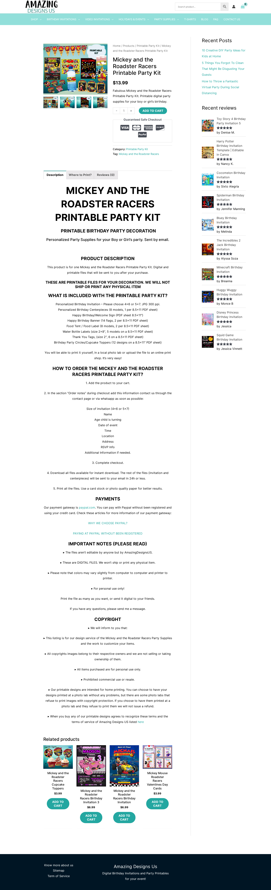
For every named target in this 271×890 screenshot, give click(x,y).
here (141, 722)
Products (128, 46)
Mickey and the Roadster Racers (139, 153)
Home (117, 46)
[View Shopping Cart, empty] (242, 6)
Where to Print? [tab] (80, 175)
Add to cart (153, 111)
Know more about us (58, 865)
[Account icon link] (233, 6)
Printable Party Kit (148, 46)
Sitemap (58, 870)
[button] (40, 19)
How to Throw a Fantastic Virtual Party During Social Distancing (220, 87)
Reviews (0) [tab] (106, 175)
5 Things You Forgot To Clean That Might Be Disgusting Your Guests (223, 68)
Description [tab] (55, 175)
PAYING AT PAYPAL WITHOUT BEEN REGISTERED (108, 533)
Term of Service (59, 876)
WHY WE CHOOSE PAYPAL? (107, 523)
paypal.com (87, 507)
